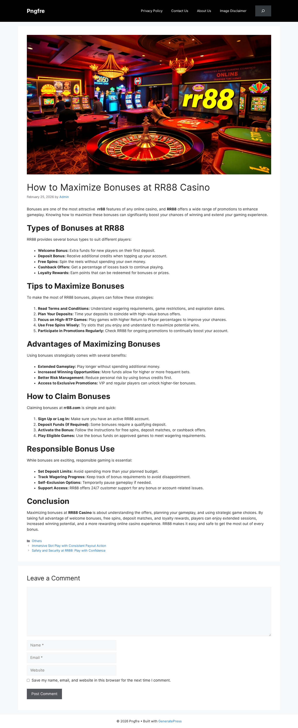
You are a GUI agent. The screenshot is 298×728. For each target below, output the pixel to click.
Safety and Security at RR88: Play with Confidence (68, 550)
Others (37, 541)
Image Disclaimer (233, 11)
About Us (204, 11)
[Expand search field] (263, 11)
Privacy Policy (152, 11)
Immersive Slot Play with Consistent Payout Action (69, 545)
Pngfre (36, 11)
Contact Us (179, 11)
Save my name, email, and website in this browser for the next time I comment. (101, 680)
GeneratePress (170, 721)
